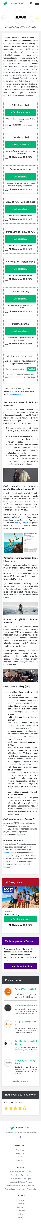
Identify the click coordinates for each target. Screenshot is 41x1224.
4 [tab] (24, 889)
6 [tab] (31, 889)
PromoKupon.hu (10, 867)
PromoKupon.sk (9, 853)
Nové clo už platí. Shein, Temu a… (20, 1182)
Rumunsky (20, 1207)
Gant (10, 520)
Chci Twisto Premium (21, 966)
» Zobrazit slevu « (20, 144)
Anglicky (20, 1214)
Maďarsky (20, 1204)
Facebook (20, 1137)
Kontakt (20, 1157)
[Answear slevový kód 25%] (20, 17)
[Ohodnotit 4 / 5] (20, 1108)
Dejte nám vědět (15, 394)
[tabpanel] (20, 914)
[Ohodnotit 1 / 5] (6, 1108)
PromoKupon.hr (9, 861)
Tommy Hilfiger (9, 69)
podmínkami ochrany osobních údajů (20, 377)
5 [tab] (27, 889)
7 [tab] (34, 889)
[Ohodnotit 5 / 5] (24, 1108)
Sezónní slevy (20, 1153)
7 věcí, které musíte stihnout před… (20, 1179)
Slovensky (20, 1200)
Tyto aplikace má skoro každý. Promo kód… (20, 1189)
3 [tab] (20, 889)
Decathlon (8, 911)
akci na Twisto (17, 952)
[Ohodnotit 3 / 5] (15, 1108)
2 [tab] (17, 889)
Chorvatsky (21, 1211)
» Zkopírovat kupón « (20, 112)
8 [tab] (37, 889)
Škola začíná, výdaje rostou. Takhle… (20, 1172)
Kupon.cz (16, 3)
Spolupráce (20, 1160)
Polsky (20, 1218)
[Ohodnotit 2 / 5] (11, 1108)
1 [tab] (14, 889)
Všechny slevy (19, 1081)
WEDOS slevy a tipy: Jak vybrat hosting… (20, 1185)
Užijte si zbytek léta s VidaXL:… (20, 1175)
